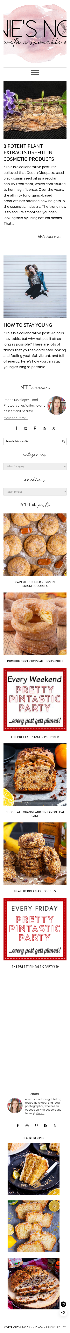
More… (40, 1113)
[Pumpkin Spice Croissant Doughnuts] (35, 623)
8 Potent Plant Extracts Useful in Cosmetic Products (29, 152)
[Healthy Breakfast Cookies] (35, 853)
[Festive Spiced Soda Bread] (34, 1283)
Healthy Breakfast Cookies (35, 891)
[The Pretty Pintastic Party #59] (35, 929)
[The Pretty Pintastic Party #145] (35, 699)
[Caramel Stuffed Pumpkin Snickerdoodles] (35, 544)
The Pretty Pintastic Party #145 (35, 737)
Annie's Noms (35, 32)
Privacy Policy (56, 1327)
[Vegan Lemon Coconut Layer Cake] (34, 1168)
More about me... (16, 418)
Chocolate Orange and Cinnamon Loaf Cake (35, 814)
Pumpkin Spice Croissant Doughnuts (35, 661)
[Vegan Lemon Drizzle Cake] (34, 1226)
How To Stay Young (28, 324)
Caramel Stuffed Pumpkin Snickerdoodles (35, 584)
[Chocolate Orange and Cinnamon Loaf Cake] (35, 774)
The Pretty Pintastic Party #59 (35, 966)
